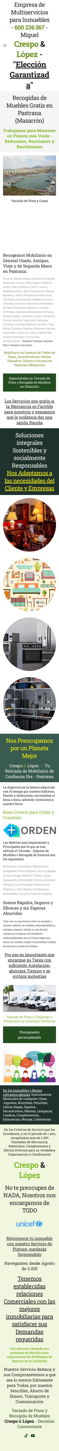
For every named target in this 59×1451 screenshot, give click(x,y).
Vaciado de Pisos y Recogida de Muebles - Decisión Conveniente (30, 1418)
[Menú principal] (5, 45)
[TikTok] (26, 1435)
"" (29, 74)
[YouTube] (33, 1435)
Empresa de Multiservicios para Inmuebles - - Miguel (30, 30)
